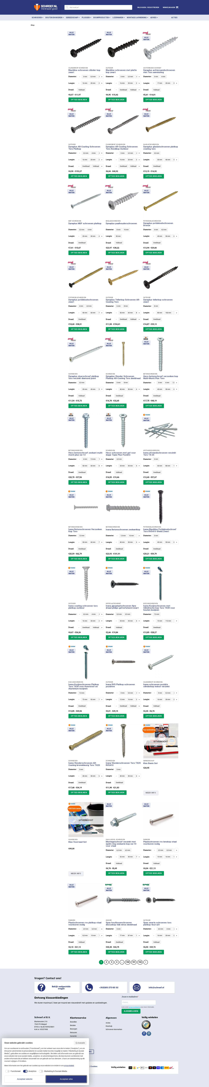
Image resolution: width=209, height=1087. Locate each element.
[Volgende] (145, 962)
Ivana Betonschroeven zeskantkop (123, 530)
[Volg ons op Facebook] (144, 1033)
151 (133, 962)
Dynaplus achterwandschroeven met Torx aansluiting (159, 71)
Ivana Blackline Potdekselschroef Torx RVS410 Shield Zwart (159, 530)
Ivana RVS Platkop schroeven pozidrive (120, 685)
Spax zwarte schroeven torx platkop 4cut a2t (157, 924)
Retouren (73, 1032)
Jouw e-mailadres (130, 997)
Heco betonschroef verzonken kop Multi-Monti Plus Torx (160, 377)
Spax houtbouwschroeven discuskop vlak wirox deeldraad (121, 924)
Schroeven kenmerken (114, 1029)
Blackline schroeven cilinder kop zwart (84, 71)
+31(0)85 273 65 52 (108, 987)
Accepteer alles (66, 1079)
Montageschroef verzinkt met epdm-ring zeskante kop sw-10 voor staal (121, 844)
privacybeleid (69, 1066)
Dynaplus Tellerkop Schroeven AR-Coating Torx (123, 301)
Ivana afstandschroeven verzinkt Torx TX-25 (159, 454)
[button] (148, 7)
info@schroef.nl (156, 987)
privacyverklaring (134, 1007)
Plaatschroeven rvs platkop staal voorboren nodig (84, 924)
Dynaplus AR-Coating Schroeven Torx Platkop (84, 148)
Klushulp (109, 1026)
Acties (108, 1023)
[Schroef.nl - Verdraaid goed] (46, 7)
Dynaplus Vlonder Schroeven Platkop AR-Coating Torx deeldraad (123, 377)
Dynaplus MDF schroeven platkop (84, 223)
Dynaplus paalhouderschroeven (121, 223)
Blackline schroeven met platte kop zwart (121, 71)
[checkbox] (12, 1071)
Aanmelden (131, 1011)
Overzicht (81, 1043)
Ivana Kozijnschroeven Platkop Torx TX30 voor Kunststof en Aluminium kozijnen (83, 686)
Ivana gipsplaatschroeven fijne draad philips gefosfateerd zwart (122, 607)
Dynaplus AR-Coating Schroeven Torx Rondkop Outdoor (122, 148)
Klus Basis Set (150, 763)
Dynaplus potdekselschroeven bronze (158, 224)
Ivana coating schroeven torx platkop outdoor (83, 607)
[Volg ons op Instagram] (149, 1033)
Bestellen (73, 1022)
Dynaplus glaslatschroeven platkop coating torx (160, 148)
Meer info (151, 793)
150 (127, 962)
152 (140, 962)
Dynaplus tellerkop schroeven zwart (158, 301)
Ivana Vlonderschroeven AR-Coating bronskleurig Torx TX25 (84, 764)
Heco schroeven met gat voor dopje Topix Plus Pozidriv (121, 454)
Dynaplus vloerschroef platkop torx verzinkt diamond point (83, 377)
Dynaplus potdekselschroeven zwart (83, 301)
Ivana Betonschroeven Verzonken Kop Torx (85, 530)
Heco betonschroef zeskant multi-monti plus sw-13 (85, 454)
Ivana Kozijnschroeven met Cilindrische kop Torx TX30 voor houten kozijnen (159, 608)
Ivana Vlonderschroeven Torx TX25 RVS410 (123, 764)
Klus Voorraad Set (77, 842)
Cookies (93, 1066)
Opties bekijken (79, 100)
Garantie (73, 1036)
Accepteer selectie (24, 1079)
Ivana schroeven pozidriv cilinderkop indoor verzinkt (156, 685)
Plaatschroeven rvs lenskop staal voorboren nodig (160, 843)
